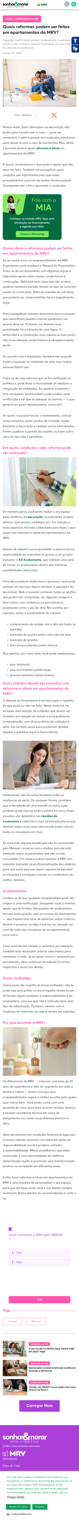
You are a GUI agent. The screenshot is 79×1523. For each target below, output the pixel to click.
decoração (35, 517)
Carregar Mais (39, 1406)
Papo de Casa (11, 1466)
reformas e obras (48, 148)
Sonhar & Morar (15, 4)
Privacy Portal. (16, 1497)
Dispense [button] (39, 1507)
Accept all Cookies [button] (18, 1507)
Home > (10, 19)
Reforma (36, 1321)
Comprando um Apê (26, 19)
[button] (19, 1514)
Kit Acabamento (30, 559)
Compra (12, 1321)
